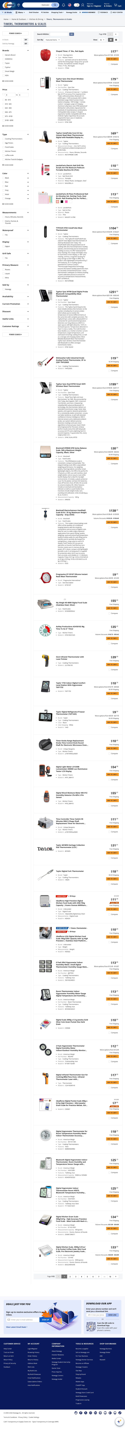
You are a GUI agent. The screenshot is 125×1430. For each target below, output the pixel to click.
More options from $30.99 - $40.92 (106, 452)
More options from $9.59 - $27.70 (107, 716)
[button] (18, 5)
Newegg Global (105, 1352)
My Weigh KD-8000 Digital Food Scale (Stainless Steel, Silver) (71, 604)
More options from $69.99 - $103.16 (106, 137)
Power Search (15, 33)
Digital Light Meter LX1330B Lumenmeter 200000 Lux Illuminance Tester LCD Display (71, 769)
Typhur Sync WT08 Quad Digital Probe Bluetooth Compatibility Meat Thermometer (72, 294)
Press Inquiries (57, 1372)
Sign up (45, 1320)
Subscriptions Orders (35, 1382)
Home (6, 19)
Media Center (56, 1358)
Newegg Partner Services (84, 1360)
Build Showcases (81, 1396)
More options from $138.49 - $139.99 (105, 514)
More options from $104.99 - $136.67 (105, 232)
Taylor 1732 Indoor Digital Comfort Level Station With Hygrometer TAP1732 (70, 685)
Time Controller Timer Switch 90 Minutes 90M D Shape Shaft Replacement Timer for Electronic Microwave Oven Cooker (70, 821)
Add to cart (112, 59)
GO (72, 34)
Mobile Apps (80, 1382)
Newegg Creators (82, 1367)
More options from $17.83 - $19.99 (106, 55)
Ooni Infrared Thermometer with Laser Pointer (70, 658)
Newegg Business (106, 1349)
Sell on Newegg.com (82, 1352)
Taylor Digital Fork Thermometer (70, 871)
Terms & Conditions (10, 1417)
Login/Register (32, 1349)
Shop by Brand (81, 1374)
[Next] (116, 34)
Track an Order (9, 1352)
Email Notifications (34, 1378)
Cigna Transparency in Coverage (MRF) (45, 1422)
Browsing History (33, 1352)
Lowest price (61, 896)
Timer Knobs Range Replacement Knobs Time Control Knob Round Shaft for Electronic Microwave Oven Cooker (71, 743)
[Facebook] (81, 1413)
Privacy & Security (10, 1363)
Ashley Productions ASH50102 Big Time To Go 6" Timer (70, 627)
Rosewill (102, 1360)
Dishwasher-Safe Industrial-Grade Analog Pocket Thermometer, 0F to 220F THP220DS (71, 360)
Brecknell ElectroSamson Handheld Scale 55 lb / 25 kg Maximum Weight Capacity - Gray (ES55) (71, 512)
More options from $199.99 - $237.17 (105, 388)
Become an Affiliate (82, 1363)
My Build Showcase (34, 1374)
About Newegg (57, 1351)
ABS (101, 1356)
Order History (32, 1356)
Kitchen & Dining (36, 19)
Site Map (79, 1371)
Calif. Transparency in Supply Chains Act (17, 1422)
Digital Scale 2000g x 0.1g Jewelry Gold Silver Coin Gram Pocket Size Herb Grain (72, 1022)
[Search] (55, 5)
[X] (86, 1413)
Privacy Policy (22, 1417)
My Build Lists (32, 1371)
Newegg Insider (57, 1379)
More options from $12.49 (109, 1050)
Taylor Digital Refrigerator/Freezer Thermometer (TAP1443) (70, 713)
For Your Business (82, 1356)
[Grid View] (116, 40)
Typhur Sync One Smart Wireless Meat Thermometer (69, 80)
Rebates (78, 1378)
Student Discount (81, 1389)
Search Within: (43, 34)
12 (110, 1276)
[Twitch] (110, 1413)
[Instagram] (91, 1413)
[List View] (111, 40)
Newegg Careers (57, 1375)
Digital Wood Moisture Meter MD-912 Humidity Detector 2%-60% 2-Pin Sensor (71, 795)
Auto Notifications (34, 1385)
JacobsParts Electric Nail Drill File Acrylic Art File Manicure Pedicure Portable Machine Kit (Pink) (70, 167)
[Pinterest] (100, 1413)
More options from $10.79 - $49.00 (106, 687)
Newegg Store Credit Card (85, 1393)
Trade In (78, 1403)
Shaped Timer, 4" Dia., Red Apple (70, 51)
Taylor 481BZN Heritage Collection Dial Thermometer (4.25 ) (70, 846)
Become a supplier (82, 1349)
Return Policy (8, 1360)
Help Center (8, 1349)
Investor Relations (58, 1355)
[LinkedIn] (95, 1413)
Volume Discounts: (100, 518)
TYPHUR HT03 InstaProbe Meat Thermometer (69, 229)
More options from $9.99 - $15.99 (107, 578)
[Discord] (115, 1413)
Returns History (33, 1360)
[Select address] (18, 5)
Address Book (32, 1363)
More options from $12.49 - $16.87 (106, 966)
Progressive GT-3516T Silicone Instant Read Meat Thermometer (72, 575)
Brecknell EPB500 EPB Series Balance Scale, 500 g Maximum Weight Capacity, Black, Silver (71, 450)
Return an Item (9, 1356)
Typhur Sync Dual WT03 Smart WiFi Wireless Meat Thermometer (71, 385)
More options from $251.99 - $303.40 (105, 295)
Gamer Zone (56, 1368)
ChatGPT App (80, 1385)
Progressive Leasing (82, 1400)
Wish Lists (31, 1367)
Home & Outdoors (19, 19)
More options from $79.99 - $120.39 (106, 83)
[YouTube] (105, 1413)
